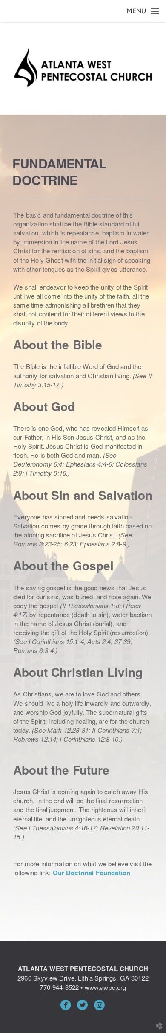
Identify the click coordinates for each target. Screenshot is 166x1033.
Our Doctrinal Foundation (92, 872)
